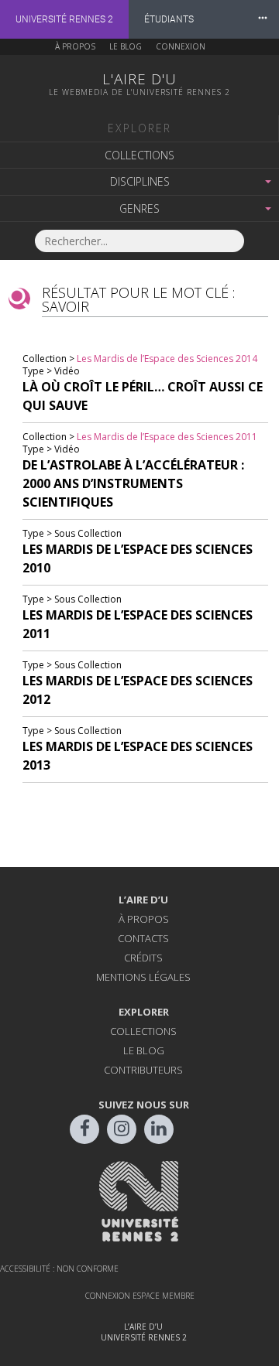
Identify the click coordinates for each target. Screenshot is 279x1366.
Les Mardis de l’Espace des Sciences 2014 (167, 358)
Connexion (180, 46)
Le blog (125, 46)
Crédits (143, 958)
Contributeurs (143, 1070)
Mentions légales (143, 977)
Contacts (143, 938)
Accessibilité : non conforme (59, 1268)
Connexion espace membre (140, 1295)
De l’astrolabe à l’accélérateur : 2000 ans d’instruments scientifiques (133, 483)
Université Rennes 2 (64, 19)
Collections (139, 155)
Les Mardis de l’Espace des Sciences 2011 (167, 436)
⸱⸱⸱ (262, 19)
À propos (75, 46)
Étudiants (169, 19)
